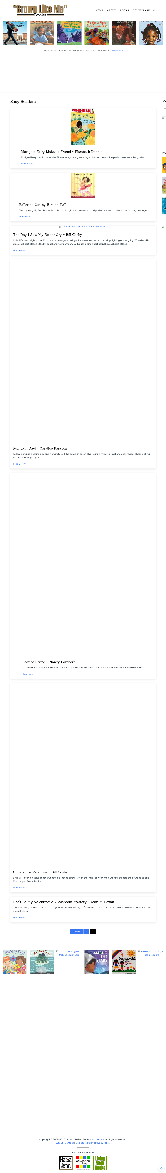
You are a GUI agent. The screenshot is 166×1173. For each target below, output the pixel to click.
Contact (69, 1142)
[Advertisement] (83, 70)
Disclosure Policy (116, 50)
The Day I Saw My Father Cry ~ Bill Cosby (47, 235)
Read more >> (27, 163)
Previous (77, 932)
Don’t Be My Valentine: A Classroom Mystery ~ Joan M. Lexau (63, 902)
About (59, 1142)
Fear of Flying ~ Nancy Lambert (48, 662)
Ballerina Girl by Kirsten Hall (42, 205)
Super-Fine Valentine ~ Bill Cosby (40, 872)
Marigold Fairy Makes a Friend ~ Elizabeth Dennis (61, 152)
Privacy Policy (102, 1142)
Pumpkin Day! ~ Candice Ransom (40, 448)
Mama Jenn (98, 1139)
